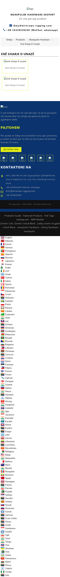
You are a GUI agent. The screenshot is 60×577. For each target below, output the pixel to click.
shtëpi (9, 40)
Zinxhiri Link (6, 223)
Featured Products (33, 216)
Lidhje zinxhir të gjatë (48, 223)
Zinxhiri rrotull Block (25, 223)
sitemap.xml (22, 219)
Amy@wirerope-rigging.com (20, 191)
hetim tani (12, 149)
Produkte (20, 40)
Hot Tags (49, 216)
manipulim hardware (39, 40)
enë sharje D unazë (30, 44)
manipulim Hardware (28, 227)
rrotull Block (9, 227)
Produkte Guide (13, 216)
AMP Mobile (37, 219)
